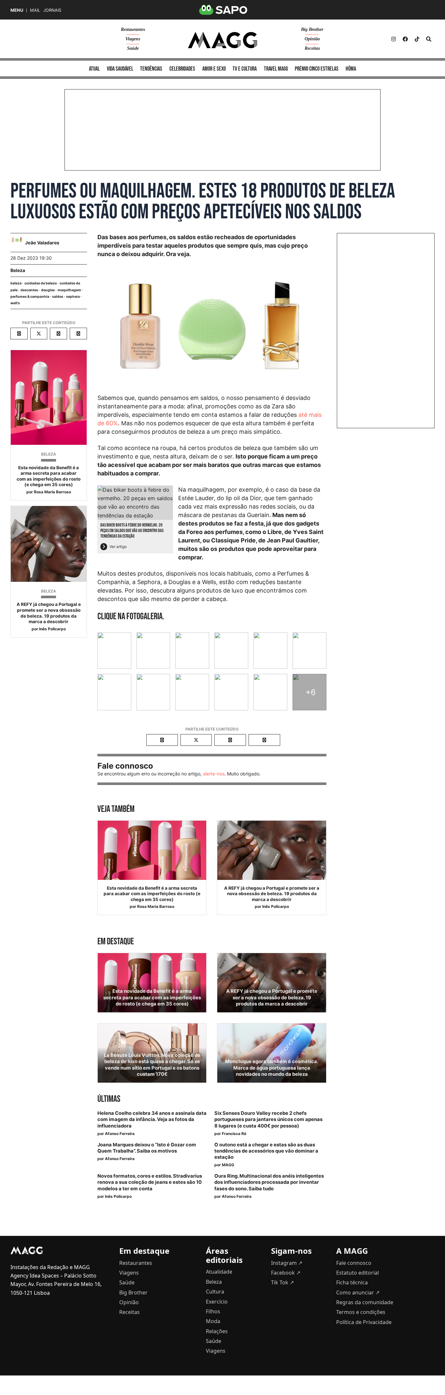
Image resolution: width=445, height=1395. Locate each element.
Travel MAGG (276, 68)
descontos (29, 290)
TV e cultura (245, 68)
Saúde (133, 48)
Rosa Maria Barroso (52, 491)
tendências (151, 68)
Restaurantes (133, 29)
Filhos (213, 1311)
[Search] (429, 39)
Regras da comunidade (364, 1302)
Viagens (132, 38)
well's (15, 303)
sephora (73, 296)
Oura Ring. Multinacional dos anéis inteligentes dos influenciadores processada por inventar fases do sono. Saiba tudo (269, 1182)
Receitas (312, 48)
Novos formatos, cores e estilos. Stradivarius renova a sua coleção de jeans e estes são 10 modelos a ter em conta (149, 1182)
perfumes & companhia (29, 296)
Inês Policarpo (52, 628)
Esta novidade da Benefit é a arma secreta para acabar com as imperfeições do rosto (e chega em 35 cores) (48, 476)
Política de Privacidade (364, 1322)
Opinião (312, 38)
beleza (16, 283)
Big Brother (312, 29)
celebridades (182, 68)
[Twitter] (417, 39)
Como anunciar (358, 1292)
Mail (35, 10)
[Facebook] (405, 39)
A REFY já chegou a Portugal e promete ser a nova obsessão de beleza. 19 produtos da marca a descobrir (49, 613)
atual (94, 68)
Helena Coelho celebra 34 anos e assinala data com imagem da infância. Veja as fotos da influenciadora (152, 1119)
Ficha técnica (352, 1282)
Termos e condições (360, 1312)
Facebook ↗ (285, 1272)
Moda (213, 1321)
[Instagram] (393, 39)
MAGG (228, 1164)
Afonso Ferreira (120, 1133)
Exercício (217, 1301)
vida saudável (120, 68)
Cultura (215, 1291)
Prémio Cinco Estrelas (316, 68)
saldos (57, 296)
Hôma (351, 68)
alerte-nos (213, 773)
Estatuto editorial (357, 1272)
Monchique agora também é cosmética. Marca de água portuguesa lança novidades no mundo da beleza (271, 1068)
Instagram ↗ (286, 1262)
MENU (16, 10)
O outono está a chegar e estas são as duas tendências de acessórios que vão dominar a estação (266, 1151)
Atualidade (219, 1271)
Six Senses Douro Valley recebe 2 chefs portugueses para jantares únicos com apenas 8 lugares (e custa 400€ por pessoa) (268, 1119)
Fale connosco (353, 1262)
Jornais (52, 10)
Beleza (17, 270)
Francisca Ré (234, 1133)
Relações (217, 1331)
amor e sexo (214, 68)
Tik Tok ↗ (282, 1282)
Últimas (108, 1099)
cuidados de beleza (40, 283)
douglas (48, 290)
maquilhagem (69, 290)
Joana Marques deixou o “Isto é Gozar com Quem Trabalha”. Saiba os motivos (146, 1148)
